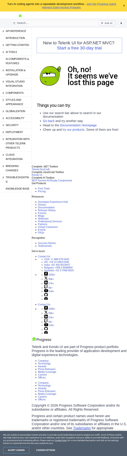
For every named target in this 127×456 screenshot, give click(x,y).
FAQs (41, 232)
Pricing (42, 191)
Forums (42, 213)
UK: (56, 262)
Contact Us (44, 256)
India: (57, 264)
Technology (44, 363)
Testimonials (45, 246)
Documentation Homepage (78, 125)
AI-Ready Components (59, 180)
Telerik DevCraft (40, 169)
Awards (42, 366)
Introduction (15, 38)
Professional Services (50, 221)
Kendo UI (37, 175)
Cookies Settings (45, 450)
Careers (42, 374)
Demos (42, 204)
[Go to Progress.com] (42, 341)
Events (42, 229)
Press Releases (46, 369)
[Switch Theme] (121, 23)
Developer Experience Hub (53, 202)
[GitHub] (46, 295)
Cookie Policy (61, 440)
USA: (56, 259)
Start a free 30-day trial (79, 48)
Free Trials (44, 188)
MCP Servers (39, 180)
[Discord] (46, 299)
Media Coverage (47, 372)
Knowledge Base (17, 188)
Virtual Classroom (48, 227)
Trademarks (82, 428)
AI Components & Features (17, 61)
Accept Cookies (16, 450)
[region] (63, 443)
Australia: (59, 270)
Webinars (43, 218)
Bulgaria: (58, 267)
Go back (49, 121)
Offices (42, 377)
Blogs (41, 216)
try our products (73, 129)
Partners (42, 224)
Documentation (46, 207)
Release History (47, 210)
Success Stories (47, 243)
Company (43, 360)
